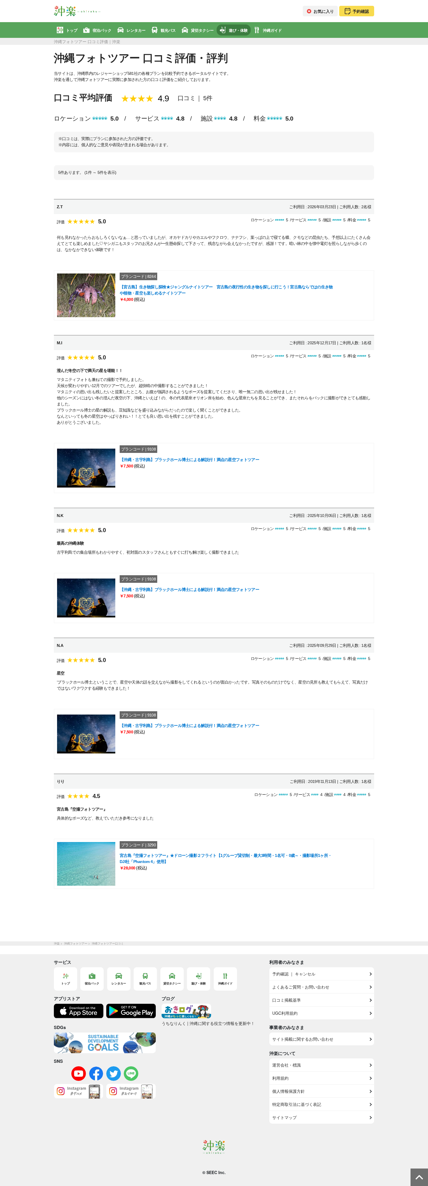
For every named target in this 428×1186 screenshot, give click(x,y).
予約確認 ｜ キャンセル (293, 974)
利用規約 (280, 1078)
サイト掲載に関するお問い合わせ (302, 1039)
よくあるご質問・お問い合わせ (300, 987)
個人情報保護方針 (288, 1091)
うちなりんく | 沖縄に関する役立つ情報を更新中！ (208, 1023)
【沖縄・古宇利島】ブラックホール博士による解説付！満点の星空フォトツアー (189, 459)
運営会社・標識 (286, 1065)
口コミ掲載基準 (286, 1000)
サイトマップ (284, 1117)
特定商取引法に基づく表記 (296, 1104)
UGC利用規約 (285, 1013)
